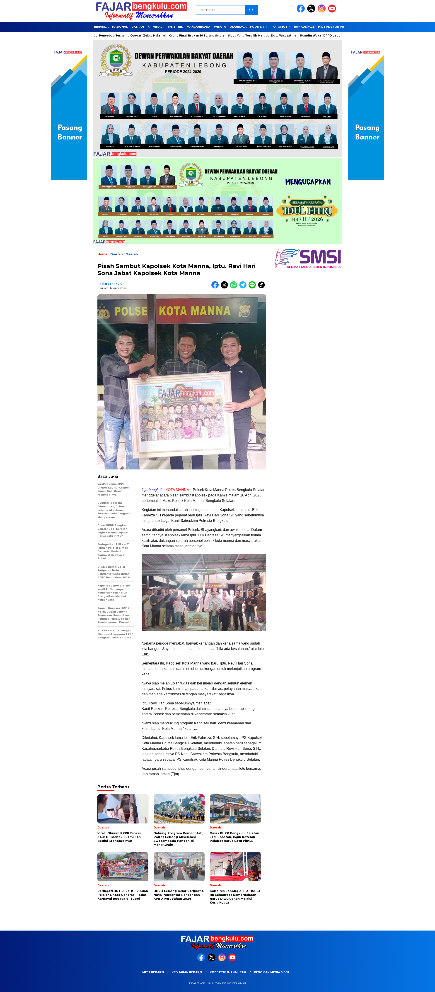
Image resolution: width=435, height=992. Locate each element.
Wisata (220, 26)
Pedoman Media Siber (271, 972)
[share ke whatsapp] (234, 287)
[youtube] (333, 11)
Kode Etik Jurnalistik (228, 972)
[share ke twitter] (225, 287)
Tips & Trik (174, 26)
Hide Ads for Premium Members (344, 26)
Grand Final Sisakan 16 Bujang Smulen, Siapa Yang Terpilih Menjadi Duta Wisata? (191, 35)
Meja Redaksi (153, 972)
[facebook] (301, 11)
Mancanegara (198, 26)
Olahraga (238, 26)
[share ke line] (253, 287)
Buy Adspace (304, 26)
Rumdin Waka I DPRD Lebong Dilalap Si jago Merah (300, 35)
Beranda (101, 26)
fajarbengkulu (111, 283)
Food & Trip (260, 26)
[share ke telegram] (244, 287)
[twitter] (312, 11)
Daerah (137, 26)
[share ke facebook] (216, 287)
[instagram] (322, 11)
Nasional (120, 26)
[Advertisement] (204, 478)
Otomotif (281, 26)
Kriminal (154, 26)
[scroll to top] (418, 985)
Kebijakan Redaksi (187, 972)
